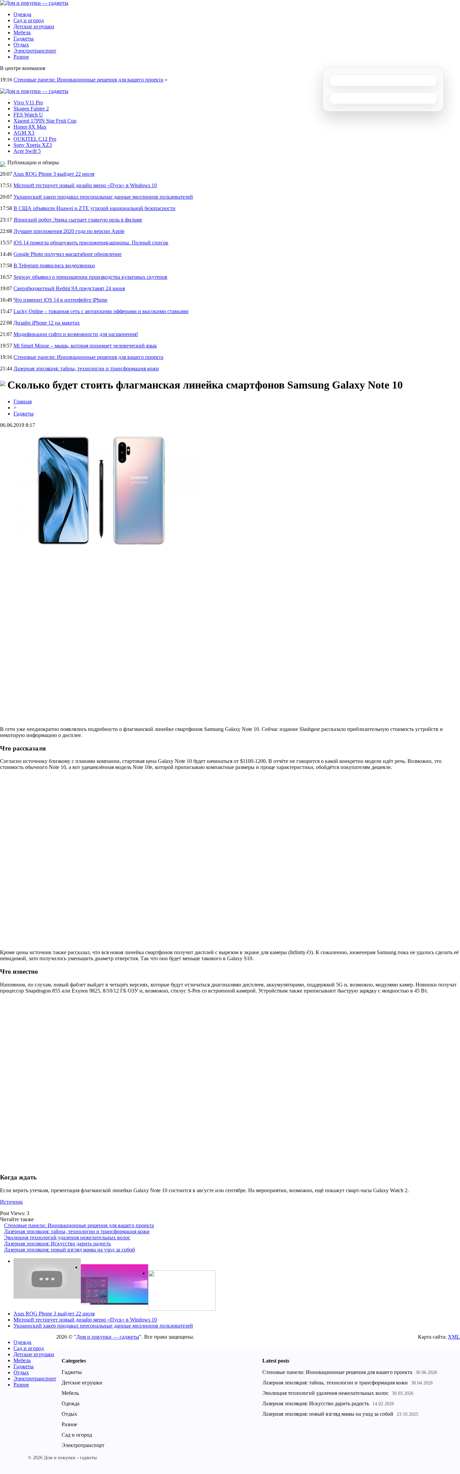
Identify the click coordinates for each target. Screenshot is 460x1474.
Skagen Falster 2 (31, 108)
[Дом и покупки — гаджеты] (34, 3)
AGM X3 (23, 133)
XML (454, 1337)
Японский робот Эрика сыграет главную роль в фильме (77, 220)
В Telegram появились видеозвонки (54, 265)
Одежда (22, 14)
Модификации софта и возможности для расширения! (75, 334)
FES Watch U (28, 115)
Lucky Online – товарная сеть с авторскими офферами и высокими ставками (101, 311)
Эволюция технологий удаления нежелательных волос (67, 1237)
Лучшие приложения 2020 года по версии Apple (69, 231)
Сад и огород (28, 20)
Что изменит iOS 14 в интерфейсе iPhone (60, 300)
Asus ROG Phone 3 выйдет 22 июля (53, 174)
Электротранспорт (34, 51)
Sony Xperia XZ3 (32, 145)
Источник (11, 1202)
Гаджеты (23, 38)
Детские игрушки (33, 26)
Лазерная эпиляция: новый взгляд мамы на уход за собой (69, 1249)
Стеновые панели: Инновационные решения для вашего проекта (88, 79)
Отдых (21, 44)
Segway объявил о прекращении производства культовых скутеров (90, 277)
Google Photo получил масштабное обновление (67, 254)
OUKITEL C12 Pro (34, 139)
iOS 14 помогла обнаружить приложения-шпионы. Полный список (90, 242)
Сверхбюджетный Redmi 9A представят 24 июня (69, 288)
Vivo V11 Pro (28, 102)
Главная (22, 401)
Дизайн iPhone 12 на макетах (46, 323)
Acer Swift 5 (27, 151)
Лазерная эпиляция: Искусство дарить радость (57, 1243)
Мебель (22, 32)
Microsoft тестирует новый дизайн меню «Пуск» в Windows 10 (85, 185)
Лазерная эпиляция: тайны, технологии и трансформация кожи (86, 368)
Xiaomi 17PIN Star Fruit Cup (44, 121)
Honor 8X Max (29, 127)
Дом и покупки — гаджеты (107, 1337)
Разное (21, 57)
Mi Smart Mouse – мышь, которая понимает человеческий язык (85, 345)
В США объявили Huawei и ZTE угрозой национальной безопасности (94, 208)
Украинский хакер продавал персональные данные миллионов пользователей (103, 197)
